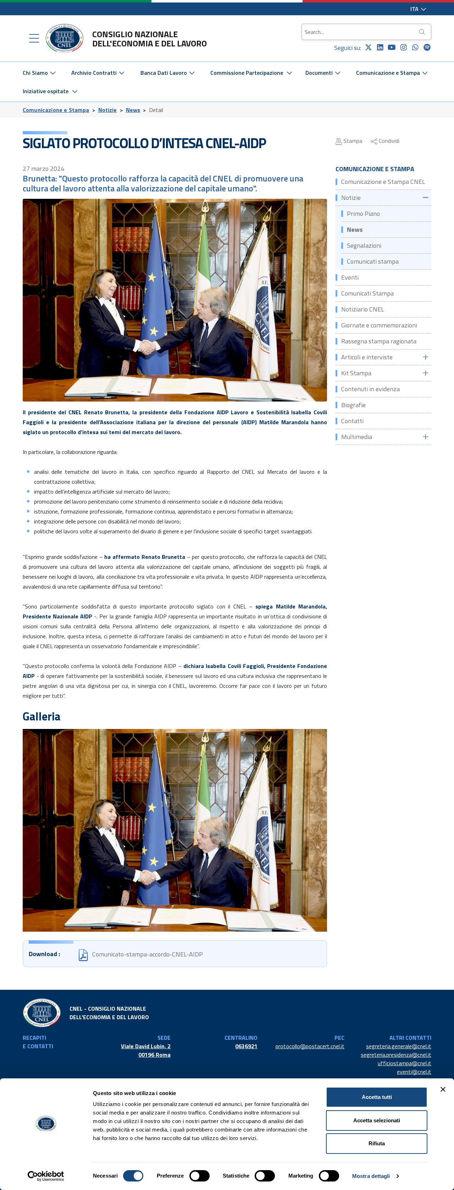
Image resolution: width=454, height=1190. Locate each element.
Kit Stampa (356, 373)
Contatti (352, 421)
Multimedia (356, 437)
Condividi (388, 140)
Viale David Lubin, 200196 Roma (146, 1050)
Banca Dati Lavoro (164, 72)
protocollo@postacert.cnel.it (310, 1046)
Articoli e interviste (367, 357)
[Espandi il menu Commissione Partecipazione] (289, 73)
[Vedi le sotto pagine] (425, 197)
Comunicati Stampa (367, 293)
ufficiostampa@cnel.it (404, 1063)
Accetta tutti (377, 1097)
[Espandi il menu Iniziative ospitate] (74, 91)
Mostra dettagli (371, 1176)
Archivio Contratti (94, 72)
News (133, 110)
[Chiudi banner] (443, 1089)
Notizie (107, 110)
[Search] (422, 32)
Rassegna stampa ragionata (378, 341)
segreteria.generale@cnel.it (398, 1046)
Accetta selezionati (376, 1120)
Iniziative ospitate (45, 91)
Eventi (350, 277)
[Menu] (34, 38)
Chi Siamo (36, 72)
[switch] (199, 1175)
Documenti (319, 72)
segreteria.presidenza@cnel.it (396, 1054)
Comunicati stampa (373, 261)
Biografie (353, 405)
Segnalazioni (364, 245)
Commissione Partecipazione (246, 72)
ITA (415, 9)
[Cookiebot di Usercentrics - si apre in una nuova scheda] (46, 1176)
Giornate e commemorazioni (379, 325)
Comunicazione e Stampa (388, 72)
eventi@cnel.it (414, 1071)
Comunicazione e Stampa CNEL (383, 181)
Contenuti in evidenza (370, 389)
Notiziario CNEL (362, 309)
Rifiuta (377, 1143)
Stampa (352, 140)
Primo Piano (363, 213)
